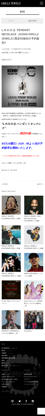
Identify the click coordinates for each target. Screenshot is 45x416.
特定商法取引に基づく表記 (9, 379)
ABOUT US (11, 365)
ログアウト (27, 379)
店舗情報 (4, 386)
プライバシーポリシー (8, 381)
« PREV (5, 184)
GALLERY (33, 21)
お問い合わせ (6, 384)
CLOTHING (9, 355)
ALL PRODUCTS (10, 348)
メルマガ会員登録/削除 (31, 381)
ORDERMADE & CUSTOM (16, 358)
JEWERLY (8, 353)
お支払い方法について (8, 376)
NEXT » (40, 184)
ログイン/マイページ (30, 376)
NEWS (11, 21)
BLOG (22, 11)
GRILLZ (7, 350)
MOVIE (5, 363)
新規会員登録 (28, 374)
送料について (6, 374)
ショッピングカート (30, 384)
